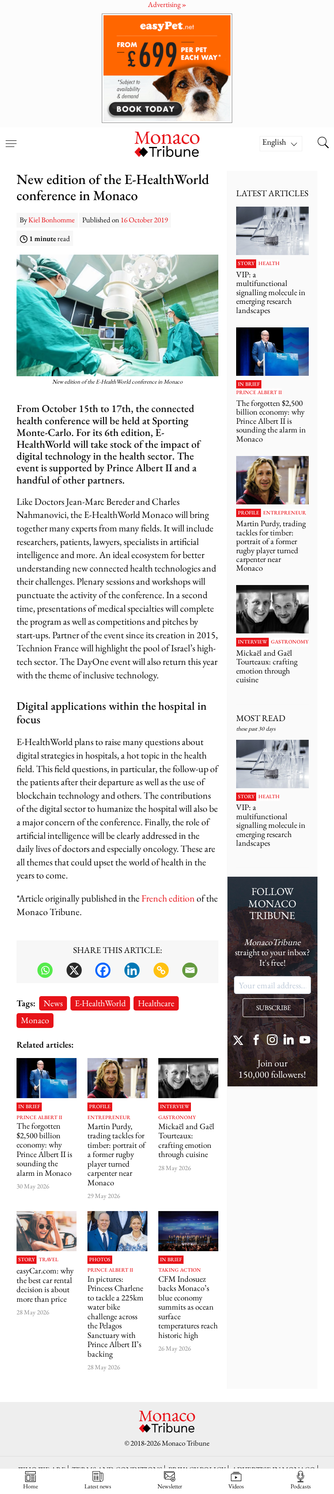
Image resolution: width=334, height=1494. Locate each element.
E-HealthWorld (100, 1003)
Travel (48, 1260)
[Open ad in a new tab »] (167, 68)
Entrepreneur (108, 1118)
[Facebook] (102, 970)
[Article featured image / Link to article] (47, 1078)
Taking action (179, 1270)
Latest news (97, 1486)
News (53, 1003)
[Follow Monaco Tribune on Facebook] (256, 1040)
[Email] (189, 970)
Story (26, 1260)
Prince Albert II (39, 1118)
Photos (99, 1260)
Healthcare (156, 1003)
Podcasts (301, 1486)
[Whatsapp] (45, 970)
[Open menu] (11, 138)
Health (269, 264)
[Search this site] (323, 143)
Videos (236, 1486)
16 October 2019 (144, 220)
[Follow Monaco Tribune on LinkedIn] (288, 1040)
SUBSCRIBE (273, 1007)
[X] (74, 970)
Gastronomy (177, 1118)
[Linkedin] (132, 970)
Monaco (35, 1020)
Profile (99, 1107)
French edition (168, 898)
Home (30, 1486)
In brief (29, 1107)
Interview (174, 1107)
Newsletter (169, 1486)
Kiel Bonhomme (51, 220)
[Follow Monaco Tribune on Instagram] (272, 1040)
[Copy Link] (161, 970)
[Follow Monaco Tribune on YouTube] (304, 1040)
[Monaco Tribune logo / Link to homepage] (167, 143)
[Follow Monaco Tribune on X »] (240, 1040)
